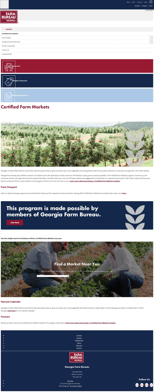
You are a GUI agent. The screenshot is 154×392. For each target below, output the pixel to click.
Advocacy (79, 345)
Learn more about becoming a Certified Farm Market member (95, 181)
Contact (79, 335)
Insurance (139, 2)
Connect (9, 29)
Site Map (70, 381)
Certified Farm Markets (10, 33)
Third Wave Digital (75, 386)
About (128, 2)
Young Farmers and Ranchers (11, 42)
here (124, 193)
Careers (79, 338)
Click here (11, 310)
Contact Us (5, 50)
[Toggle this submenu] (151, 37)
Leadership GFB (7, 54)
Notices (79, 348)
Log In (146, 2)
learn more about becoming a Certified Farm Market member (91, 323)
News (133, 2)
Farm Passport (6, 38)
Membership (79, 340)
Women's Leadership (8, 46)
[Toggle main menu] (4, 4)
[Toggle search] (151, 2)
